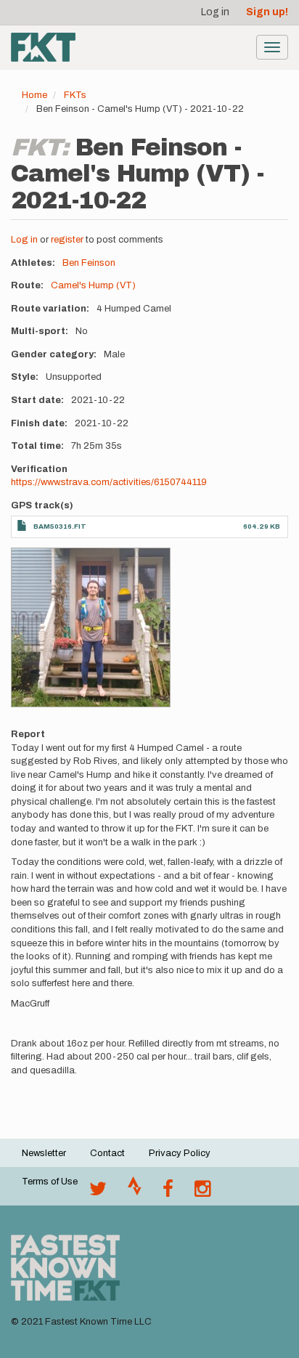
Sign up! (267, 12)
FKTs (75, 95)
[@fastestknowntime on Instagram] (202, 1192)
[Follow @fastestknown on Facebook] (168, 1192)
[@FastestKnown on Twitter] (98, 1192)
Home (34, 95)
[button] (91, 627)
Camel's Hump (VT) (93, 285)
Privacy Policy (179, 1153)
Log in (215, 12)
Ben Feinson (88, 263)
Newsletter (44, 1153)
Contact (107, 1153)
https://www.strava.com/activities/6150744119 (109, 482)
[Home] (43, 47)
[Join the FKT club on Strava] (135, 1192)
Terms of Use (50, 1181)
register (67, 240)
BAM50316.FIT (59, 526)
